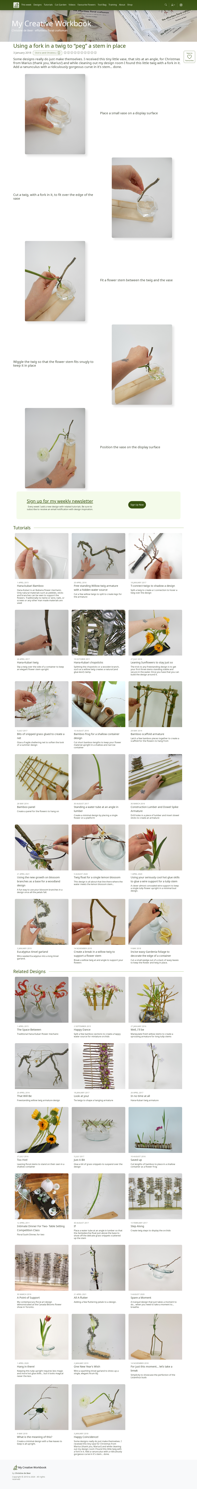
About (122, 4)
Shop (130, 4)
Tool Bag (102, 4)
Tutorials (48, 4)
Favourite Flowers (87, 4)
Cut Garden (60, 4)
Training (113, 4)
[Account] (173, 5)
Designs (38, 4)
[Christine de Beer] (16, 5)
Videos (72, 4)
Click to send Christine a (45, 53)
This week (26, 4)
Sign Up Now (137, 504)
